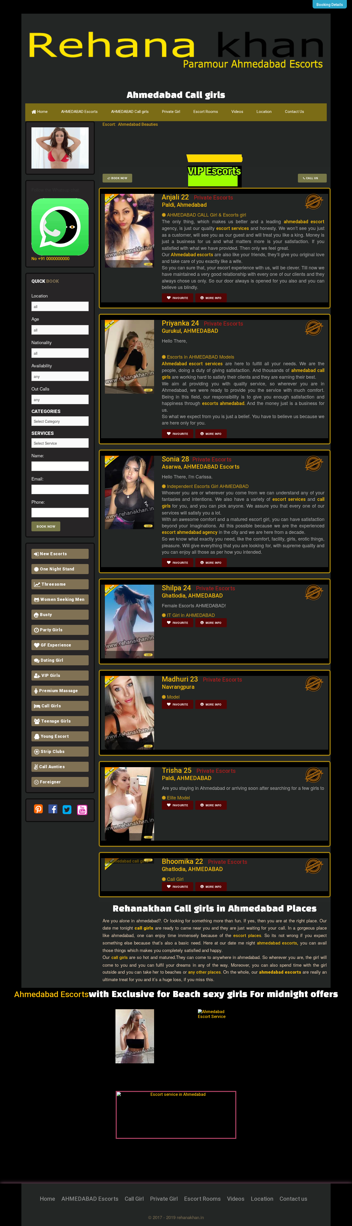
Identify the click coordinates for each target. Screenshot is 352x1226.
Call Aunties (51, 766)
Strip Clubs (52, 751)
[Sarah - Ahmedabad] (261, 1036)
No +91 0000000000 (50, 258)
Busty (45, 614)
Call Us (313, 178)
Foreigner (50, 782)
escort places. (247, 935)
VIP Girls (50, 675)
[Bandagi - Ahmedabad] (220, 1036)
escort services (232, 228)
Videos (237, 111)
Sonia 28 (201, 462)
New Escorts (53, 553)
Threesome (53, 584)
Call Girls (50, 705)
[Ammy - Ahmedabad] (97, 1036)
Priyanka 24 (202, 326)
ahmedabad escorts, (277, 943)
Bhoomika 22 (204, 864)
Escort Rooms (206, 111)
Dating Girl (51, 660)
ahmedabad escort (304, 221)
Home (42, 111)
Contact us (293, 1199)
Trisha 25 (199, 773)
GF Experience (55, 645)
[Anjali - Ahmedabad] (138, 1036)
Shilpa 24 (198, 591)
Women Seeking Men (62, 599)
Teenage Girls (55, 721)
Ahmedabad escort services (192, 363)
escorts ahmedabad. (223, 403)
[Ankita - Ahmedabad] (179, 1036)
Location (264, 111)
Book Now (119, 178)
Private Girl (171, 111)
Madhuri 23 (202, 682)
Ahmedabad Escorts (51, 994)
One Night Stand (56, 569)
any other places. (205, 972)
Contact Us (294, 111)
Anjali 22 (197, 200)
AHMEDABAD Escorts (79, 111)
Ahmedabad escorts (192, 254)
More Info (213, 298)
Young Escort (54, 736)
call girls (119, 957)
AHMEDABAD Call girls (130, 111)
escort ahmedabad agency (189, 532)
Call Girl (134, 1199)
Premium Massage (58, 690)
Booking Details (329, 5)
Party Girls (51, 629)
